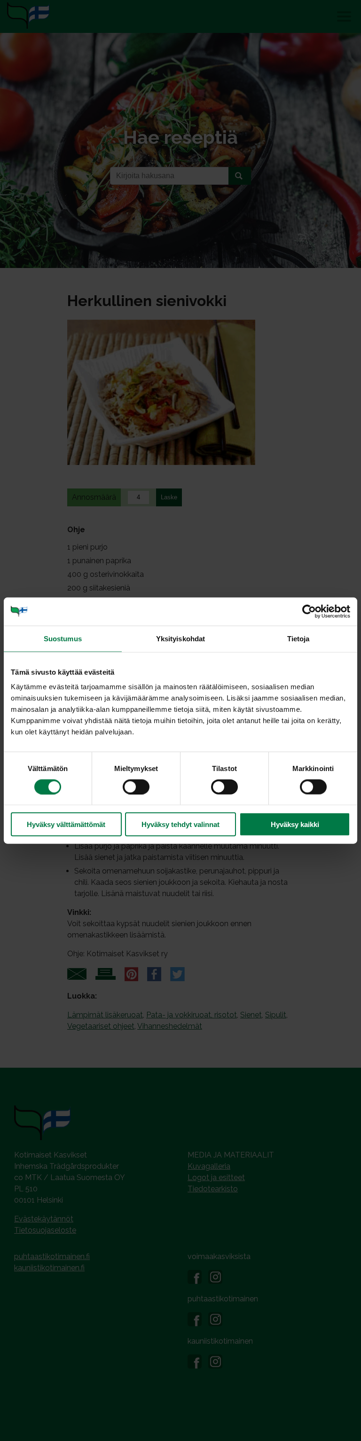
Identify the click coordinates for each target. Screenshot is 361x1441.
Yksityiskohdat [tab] (180, 638)
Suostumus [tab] (63, 638)
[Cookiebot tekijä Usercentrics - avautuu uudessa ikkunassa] (309, 611)
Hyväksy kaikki (295, 824)
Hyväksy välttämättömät (66, 824)
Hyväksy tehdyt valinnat (180, 824)
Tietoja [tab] (298, 638)
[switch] (136, 786)
